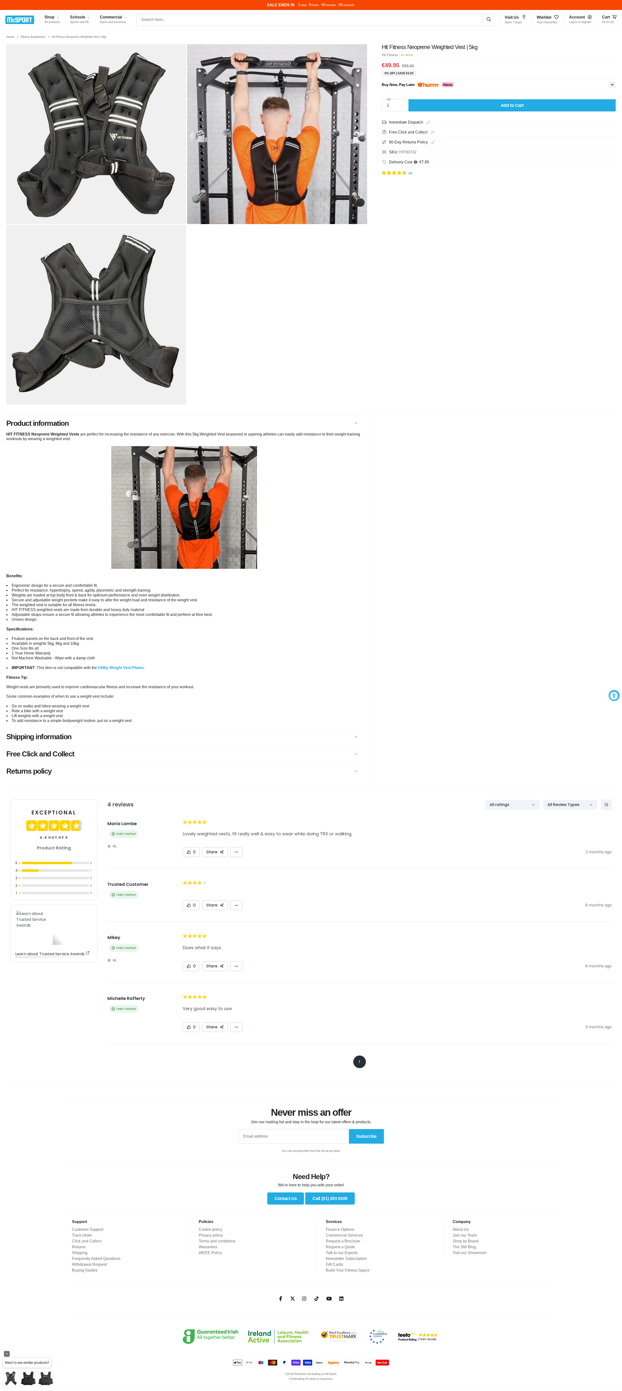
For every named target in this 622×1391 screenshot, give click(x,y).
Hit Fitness (390, 55)
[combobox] (315, 19)
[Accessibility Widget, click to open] (614, 695)
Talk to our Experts (342, 1253)
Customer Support (87, 1229)
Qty (389, 99)
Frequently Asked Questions (96, 1259)
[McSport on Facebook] (281, 1298)
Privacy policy (211, 1235)
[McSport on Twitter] (292, 1299)
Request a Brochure (343, 1241)
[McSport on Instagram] (304, 1298)
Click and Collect (86, 1241)
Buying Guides (84, 1270)
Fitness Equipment (33, 37)
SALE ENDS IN (280, 5)
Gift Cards (334, 1264)
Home (10, 37)
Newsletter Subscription (346, 1259)
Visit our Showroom (469, 1253)
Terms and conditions (217, 1241)
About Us (461, 1229)
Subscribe (366, 1136)
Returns (79, 1247)
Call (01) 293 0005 (329, 1198)
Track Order (82, 1235)
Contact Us (286, 1198)
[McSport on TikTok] (317, 1298)
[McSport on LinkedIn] (341, 1298)
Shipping (79, 1253)
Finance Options (340, 1229)
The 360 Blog (464, 1247)
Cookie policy (210, 1229)
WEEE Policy (210, 1253)
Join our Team (465, 1235)
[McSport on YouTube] (329, 1298)
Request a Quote (340, 1247)
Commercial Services (344, 1235)
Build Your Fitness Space (348, 1270)
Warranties (208, 1247)
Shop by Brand (465, 1241)
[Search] (489, 19)
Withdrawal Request (89, 1264)
